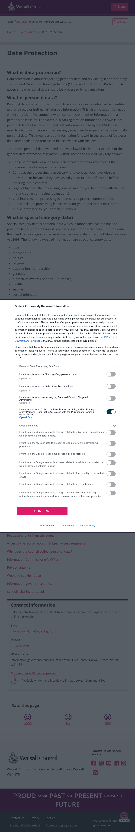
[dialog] (67, 416)
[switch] (111, 374)
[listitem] (67, 366)
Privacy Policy (87, 525)
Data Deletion (47, 525)
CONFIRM (42, 511)
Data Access (67, 525)
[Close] (128, 306)
